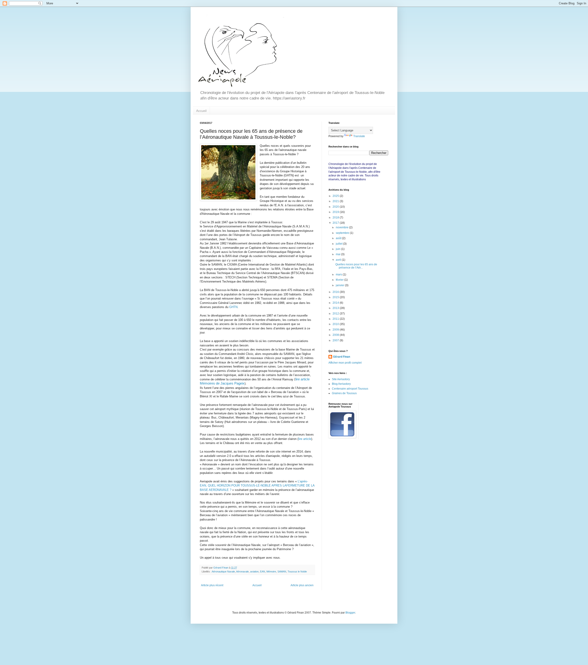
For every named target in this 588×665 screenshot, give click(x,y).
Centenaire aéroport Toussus (350, 388)
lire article (304, 439)
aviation (254, 571)
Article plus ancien (302, 585)
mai (338, 254)
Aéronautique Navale (223, 571)
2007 (336, 340)
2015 (336, 297)
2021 (336, 201)
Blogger (350, 612)
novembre (342, 227)
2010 (336, 324)
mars (339, 274)
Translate (359, 136)
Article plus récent (212, 585)
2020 (336, 206)
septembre (343, 233)
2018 (336, 217)
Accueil (201, 111)
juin (338, 249)
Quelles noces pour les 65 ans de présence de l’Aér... (356, 266)
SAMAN (281, 571)
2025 (336, 196)
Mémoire (271, 571)
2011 (336, 318)
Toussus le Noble (297, 571)
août (339, 238)
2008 (336, 335)
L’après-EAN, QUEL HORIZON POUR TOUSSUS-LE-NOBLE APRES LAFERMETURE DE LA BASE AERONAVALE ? (257, 486)
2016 (336, 292)
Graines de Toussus (344, 393)
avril (339, 259)
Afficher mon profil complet (345, 362)
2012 (336, 313)
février (340, 279)
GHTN (233, 307)
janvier (340, 285)
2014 (336, 302)
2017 (336, 222)
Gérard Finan (341, 356)
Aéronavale (242, 571)
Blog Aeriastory (341, 383)
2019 (336, 212)
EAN (262, 571)
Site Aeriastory (341, 379)
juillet (339, 243)
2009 (336, 329)
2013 (336, 308)
